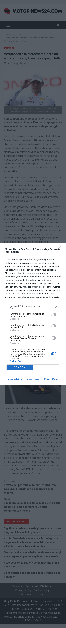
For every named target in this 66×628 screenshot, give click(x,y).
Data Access (33, 379)
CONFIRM (20, 367)
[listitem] (33, 307)
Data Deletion (15, 379)
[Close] (60, 249)
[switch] (53, 314)
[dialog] (33, 314)
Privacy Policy (51, 379)
